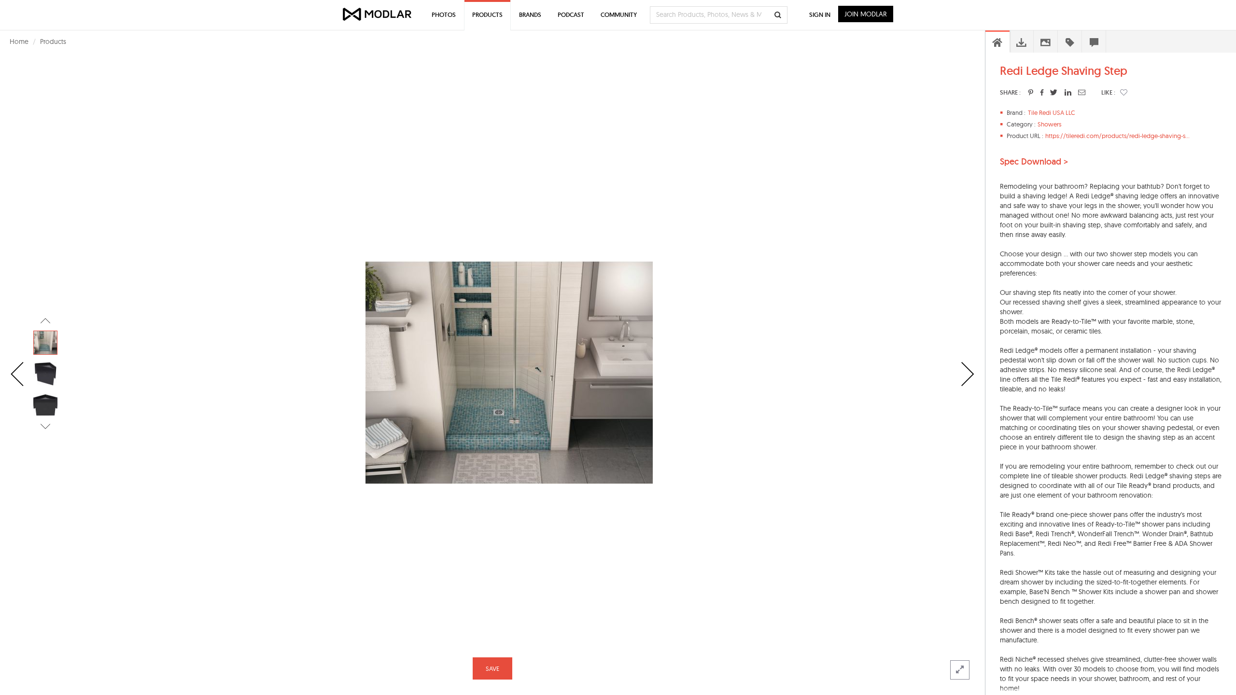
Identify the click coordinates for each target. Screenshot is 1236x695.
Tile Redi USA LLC (1051, 112)
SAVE (492, 668)
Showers (1049, 124)
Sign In (819, 15)
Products (53, 41)
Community (619, 15)
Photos (444, 15)
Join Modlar (865, 14)
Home (19, 41)
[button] (1123, 92)
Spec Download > (1034, 162)
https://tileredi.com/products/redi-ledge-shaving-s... (1117, 135)
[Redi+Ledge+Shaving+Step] (1030, 92)
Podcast (571, 15)
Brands (530, 15)
